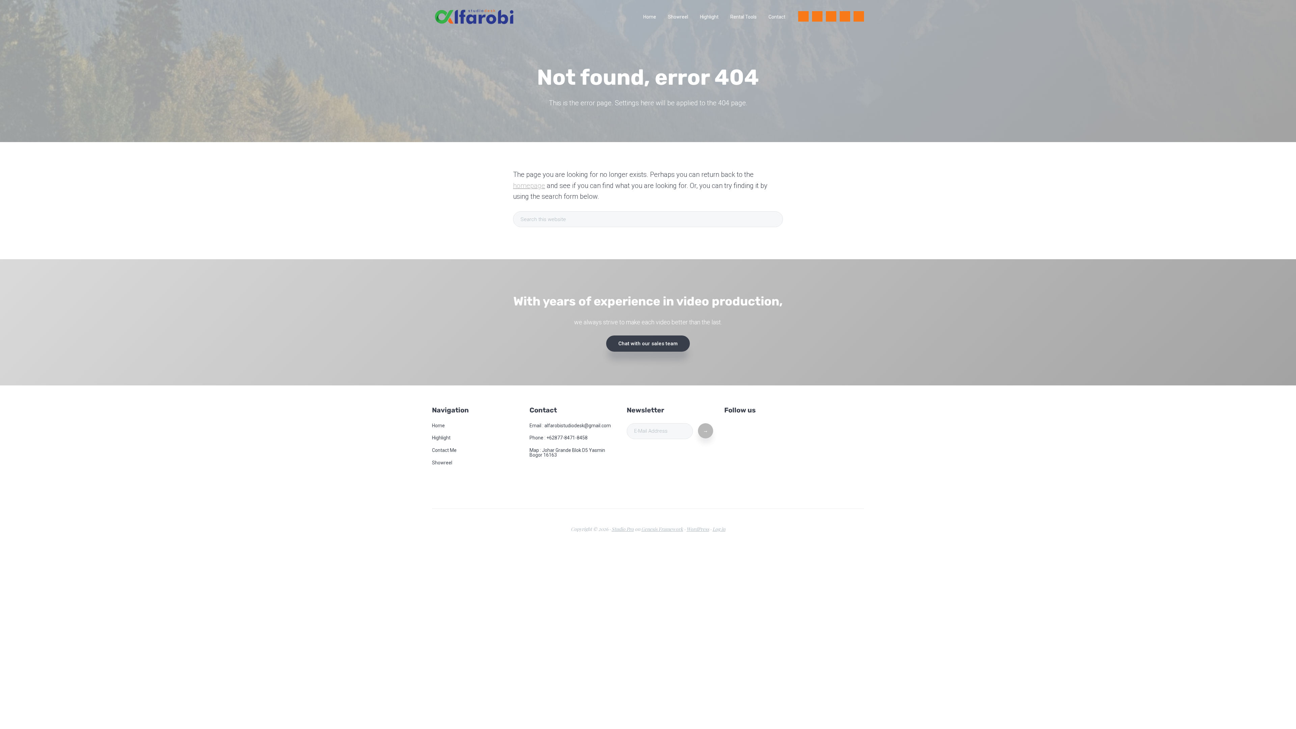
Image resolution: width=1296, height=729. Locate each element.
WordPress (697, 529)
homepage (529, 186)
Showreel (442, 462)
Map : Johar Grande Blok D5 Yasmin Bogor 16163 (567, 452)
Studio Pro (623, 529)
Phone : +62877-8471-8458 (559, 437)
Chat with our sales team (648, 344)
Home (438, 425)
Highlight (441, 437)
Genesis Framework (662, 529)
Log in (718, 529)
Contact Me (444, 450)
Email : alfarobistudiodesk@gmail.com (570, 425)
